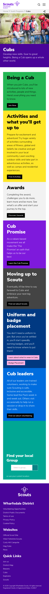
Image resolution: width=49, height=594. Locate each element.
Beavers (6, 568)
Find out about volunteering (20, 415)
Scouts (6, 579)
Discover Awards (15, 215)
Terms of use (8, 516)
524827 (34, 588)
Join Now (12, 105)
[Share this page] (44, 11)
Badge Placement (16, 363)
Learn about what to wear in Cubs (23, 357)
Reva (5, 549)
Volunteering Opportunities (14, 509)
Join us (6, 561)
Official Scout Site (10, 535)
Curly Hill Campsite (11, 542)
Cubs (5, 572)
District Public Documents (14, 512)
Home (5, 11)
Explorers (7, 576)
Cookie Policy (9, 523)
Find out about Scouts (17, 304)
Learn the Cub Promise (18, 263)
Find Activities (14, 177)
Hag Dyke (7, 546)
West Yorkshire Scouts (12, 539)
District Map (8, 565)
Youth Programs (17, 11)
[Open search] (38, 4)
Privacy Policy (9, 519)
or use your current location (18, 476)
